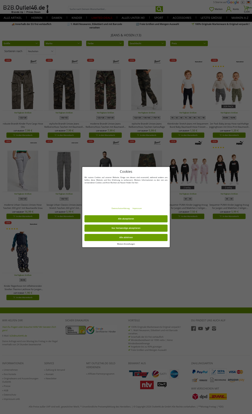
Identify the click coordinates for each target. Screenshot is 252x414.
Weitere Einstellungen (126, 244)
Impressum (137, 208)
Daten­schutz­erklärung (121, 208)
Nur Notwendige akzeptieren (126, 228)
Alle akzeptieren (126, 218)
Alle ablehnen (126, 237)
